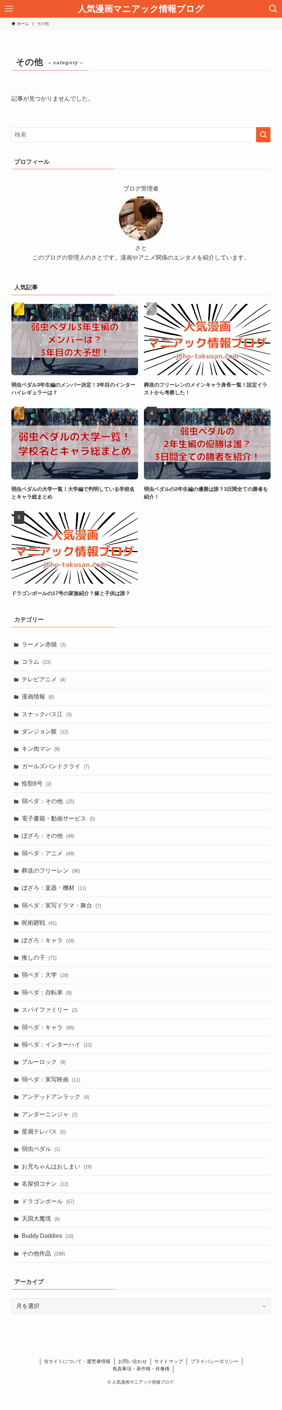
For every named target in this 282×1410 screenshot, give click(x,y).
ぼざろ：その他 (48, 836)
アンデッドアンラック (55, 1097)
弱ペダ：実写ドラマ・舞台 (61, 905)
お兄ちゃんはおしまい (57, 1166)
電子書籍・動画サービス (58, 818)
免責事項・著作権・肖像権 (141, 1368)
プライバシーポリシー (214, 1361)
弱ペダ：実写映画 (51, 1079)
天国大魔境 (41, 1218)
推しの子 (39, 957)
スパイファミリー (49, 1010)
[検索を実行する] (263, 134)
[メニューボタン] (9, 9)
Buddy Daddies (47, 1236)
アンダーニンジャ (49, 1114)
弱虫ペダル (41, 1149)
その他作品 (43, 1253)
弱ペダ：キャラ (48, 1027)
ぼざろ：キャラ (48, 940)
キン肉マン (41, 749)
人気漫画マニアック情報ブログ (141, 8)
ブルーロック (44, 1062)
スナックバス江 (47, 714)
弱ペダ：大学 (45, 975)
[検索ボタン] (273, 9)
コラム (36, 662)
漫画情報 (38, 696)
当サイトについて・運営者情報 (77, 1361)
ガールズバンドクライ (55, 766)
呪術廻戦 (39, 923)
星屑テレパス (44, 1131)
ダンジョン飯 (45, 731)
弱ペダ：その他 (48, 801)
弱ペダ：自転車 (47, 992)
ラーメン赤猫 (44, 644)
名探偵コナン (45, 1184)
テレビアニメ (44, 679)
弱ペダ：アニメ (48, 853)
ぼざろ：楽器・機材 (54, 888)
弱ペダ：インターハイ (57, 1044)
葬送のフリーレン (51, 870)
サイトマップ (168, 1361)
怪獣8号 (36, 783)
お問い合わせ (132, 1361)
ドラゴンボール (48, 1201)
